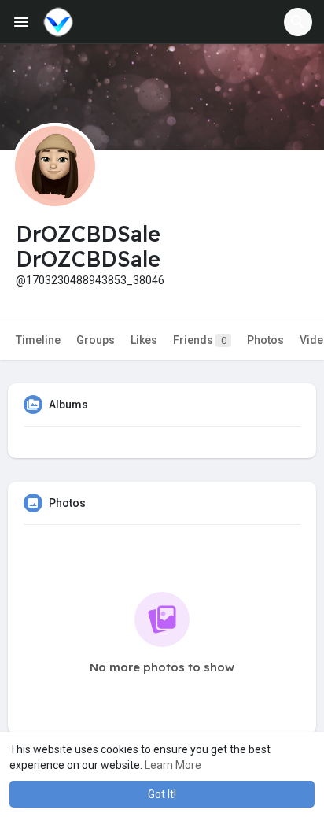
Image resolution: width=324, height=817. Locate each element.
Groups (95, 340)
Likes (144, 340)
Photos (265, 340)
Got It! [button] (162, 794)
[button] (298, 22)
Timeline (38, 340)
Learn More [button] (173, 765)
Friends (199, 340)
